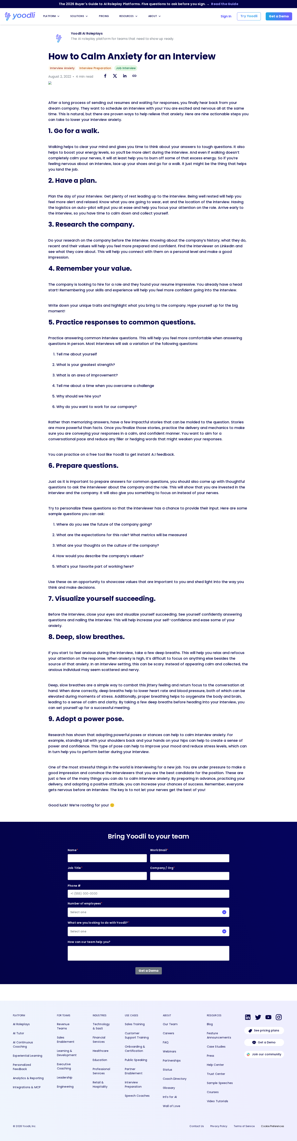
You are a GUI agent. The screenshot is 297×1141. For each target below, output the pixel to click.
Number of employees (85, 907)
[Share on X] (115, 76)
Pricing (104, 16)
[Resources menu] (136, 16)
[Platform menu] (58, 16)
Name (73, 850)
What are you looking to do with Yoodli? (98, 927)
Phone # (74, 886)
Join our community (266, 1054)
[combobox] (148, 912)
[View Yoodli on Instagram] (278, 1018)
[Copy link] (134, 76)
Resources (126, 16)
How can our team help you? (89, 942)
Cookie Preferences (272, 1126)
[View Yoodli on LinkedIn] (247, 1018)
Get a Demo (267, 1042)
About (152, 16)
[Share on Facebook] (105, 76)
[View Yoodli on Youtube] (268, 1018)
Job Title (75, 868)
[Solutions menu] (86, 16)
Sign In (226, 16)
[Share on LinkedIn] (125, 76)
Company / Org (162, 868)
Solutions (77, 16)
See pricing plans (266, 1030)
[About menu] (159, 16)
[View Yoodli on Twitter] (258, 1018)
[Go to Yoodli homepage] (20, 16)
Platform (49, 16)
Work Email (159, 850)
